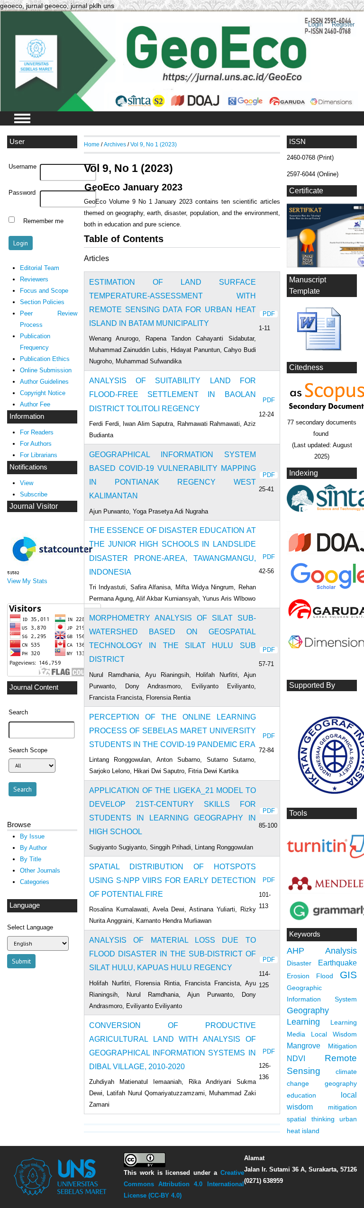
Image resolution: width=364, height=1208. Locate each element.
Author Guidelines (44, 381)
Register (343, 24)
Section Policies (42, 302)
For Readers (37, 432)
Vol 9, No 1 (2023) (153, 144)
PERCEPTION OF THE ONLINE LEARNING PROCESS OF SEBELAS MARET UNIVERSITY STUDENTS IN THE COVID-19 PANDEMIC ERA (172, 730)
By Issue (32, 836)
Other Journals (40, 870)
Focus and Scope (44, 290)
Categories (34, 881)
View (26, 483)
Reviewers (34, 279)
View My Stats (27, 581)
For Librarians (38, 455)
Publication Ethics (45, 358)
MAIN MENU (22, 118)
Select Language (30, 927)
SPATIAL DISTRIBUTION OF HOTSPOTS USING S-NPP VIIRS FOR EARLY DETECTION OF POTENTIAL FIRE (172, 880)
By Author (33, 847)
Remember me (43, 220)
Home (92, 144)
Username (22, 166)
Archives (115, 144)
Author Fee (35, 404)
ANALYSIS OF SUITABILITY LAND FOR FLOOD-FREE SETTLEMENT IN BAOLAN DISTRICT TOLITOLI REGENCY (172, 394)
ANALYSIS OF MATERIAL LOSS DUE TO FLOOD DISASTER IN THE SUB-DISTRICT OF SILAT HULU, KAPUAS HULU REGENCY (172, 954)
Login (315, 24)
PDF (269, 314)
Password (22, 192)
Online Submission (46, 370)
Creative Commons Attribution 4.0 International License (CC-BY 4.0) (184, 1184)
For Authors (36, 443)
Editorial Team (39, 267)
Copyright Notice (42, 393)
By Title (30, 859)
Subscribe (33, 494)
